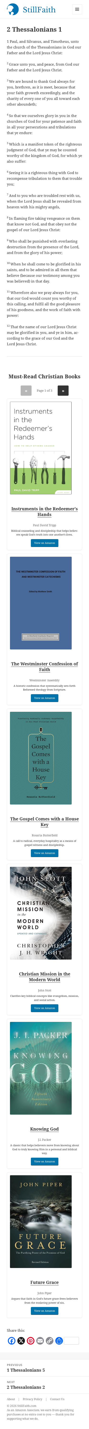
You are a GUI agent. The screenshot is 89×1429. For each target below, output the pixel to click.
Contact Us (57, 1399)
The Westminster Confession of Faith (44, 666)
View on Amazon (44, 543)
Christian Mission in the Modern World (44, 976)
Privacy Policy (32, 1399)
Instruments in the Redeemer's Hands (44, 511)
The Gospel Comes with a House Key (44, 821)
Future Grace (44, 1282)
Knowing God (44, 1129)
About (11, 1399)
